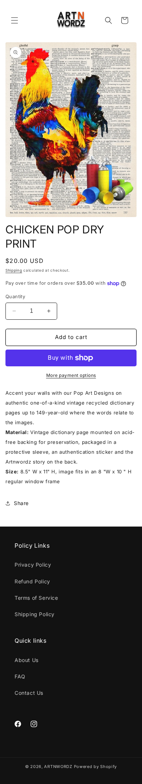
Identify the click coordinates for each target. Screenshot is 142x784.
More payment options (71, 375)
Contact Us (29, 693)
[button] (15, 20)
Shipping (13, 270)
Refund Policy (32, 581)
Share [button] (21, 503)
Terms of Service (36, 598)
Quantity (15, 296)
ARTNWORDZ (58, 766)
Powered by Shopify (95, 766)
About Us (27, 660)
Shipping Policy (35, 614)
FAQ (20, 676)
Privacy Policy (33, 565)
